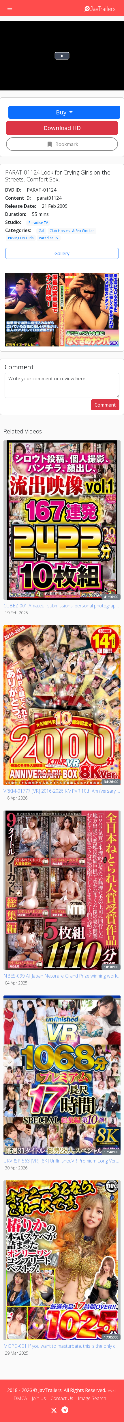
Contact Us (61, 1398)
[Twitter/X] (54, 1410)
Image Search (92, 1398)
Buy (62, 112)
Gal (41, 230)
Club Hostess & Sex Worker (72, 230)
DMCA (20, 1398)
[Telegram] (64, 1409)
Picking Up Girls (20, 238)
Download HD (62, 128)
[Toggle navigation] (9, 8)
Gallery (62, 253)
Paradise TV (38, 222)
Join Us (39, 1398)
